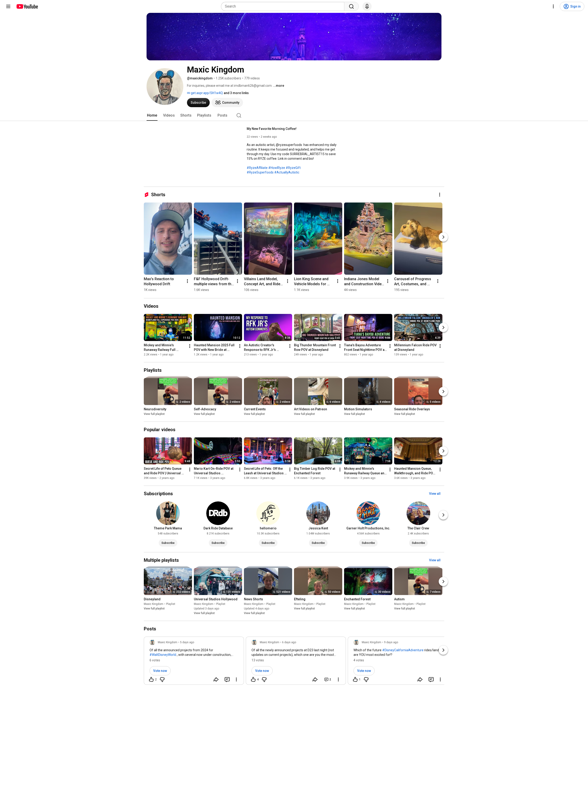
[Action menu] (236, 679)
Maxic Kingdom (153, 604)
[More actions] (439, 194)
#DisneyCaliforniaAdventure (403, 650)
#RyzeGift (293, 168)
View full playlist (154, 414)
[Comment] (227, 679)
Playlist (170, 604)
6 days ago (289, 642)
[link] (194, 662)
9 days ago (391, 642)
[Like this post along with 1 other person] (355, 679)
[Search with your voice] (367, 6)
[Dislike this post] (162, 679)
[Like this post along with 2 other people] (151, 679)
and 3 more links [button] (236, 93)
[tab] (152, 115)
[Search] (351, 6)
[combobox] (284, 6)
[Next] (443, 237)
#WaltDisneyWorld (163, 655)
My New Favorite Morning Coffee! (272, 129)
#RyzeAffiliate (257, 168)
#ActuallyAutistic (286, 172)
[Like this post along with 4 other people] (253, 679)
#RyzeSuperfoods (260, 172)
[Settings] (553, 6)
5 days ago (187, 642)
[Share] (216, 679)
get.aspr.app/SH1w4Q (206, 93)
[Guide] (8, 6)
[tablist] (294, 115)
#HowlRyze (276, 168)
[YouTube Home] (27, 6)
